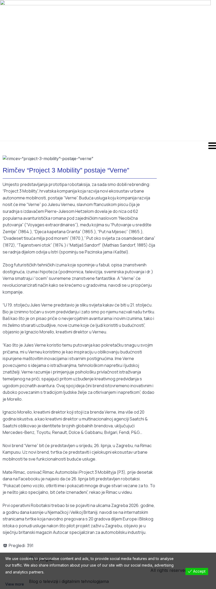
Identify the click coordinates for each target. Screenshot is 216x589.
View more (14, 584)
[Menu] (108, 145)
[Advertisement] (128, 70)
